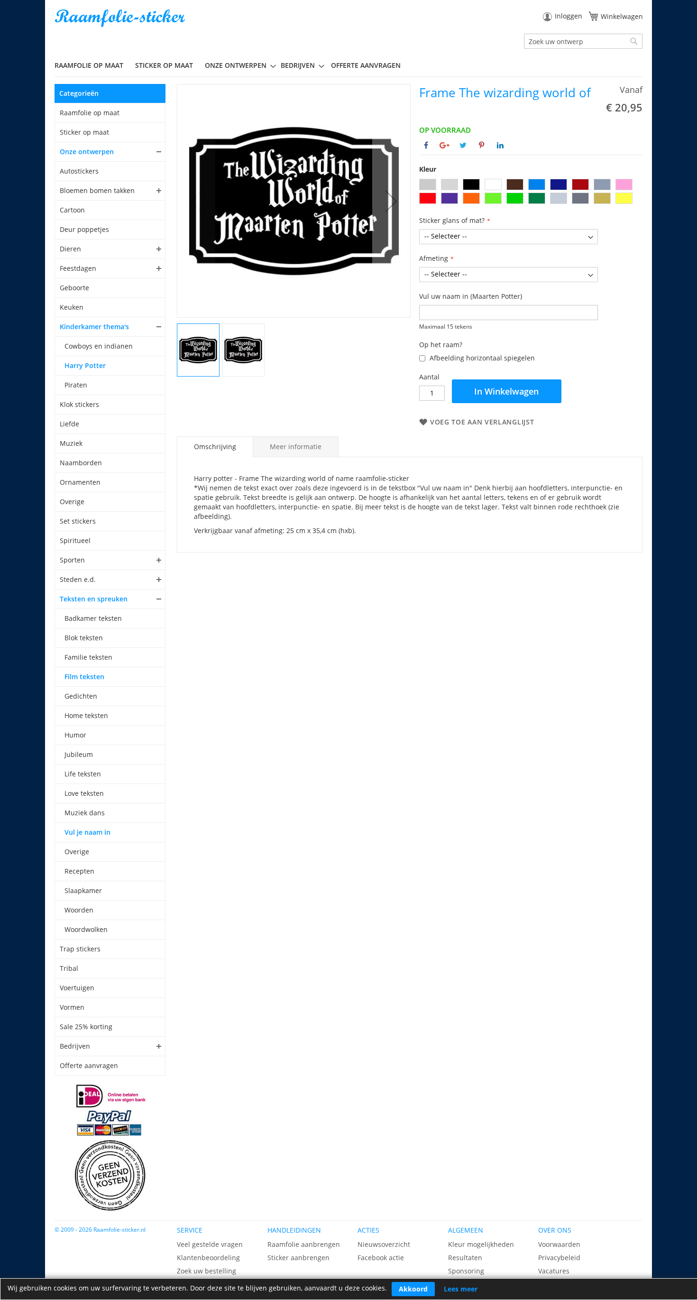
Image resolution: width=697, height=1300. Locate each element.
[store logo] (121, 18)
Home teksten (86, 715)
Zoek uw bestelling (206, 1270)
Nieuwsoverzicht (384, 1244)
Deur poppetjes (84, 229)
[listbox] (530, 192)
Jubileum (78, 754)
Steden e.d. (78, 579)
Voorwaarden (559, 1244)
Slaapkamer (83, 890)
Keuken (71, 307)
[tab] (215, 446)
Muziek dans (84, 812)
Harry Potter (85, 365)
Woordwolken (86, 929)
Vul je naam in (87, 832)
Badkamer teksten (93, 618)
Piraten (75, 384)
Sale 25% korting (86, 1026)
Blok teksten (83, 637)
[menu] (348, 65)
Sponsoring (466, 1270)
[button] (391, 200)
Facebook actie (381, 1257)
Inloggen (568, 15)
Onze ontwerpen (87, 151)
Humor (75, 734)
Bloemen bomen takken (97, 190)
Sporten (72, 559)
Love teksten (84, 793)
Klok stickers (79, 404)
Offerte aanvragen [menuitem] (366, 65)
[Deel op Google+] (444, 145)
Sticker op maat (84, 132)
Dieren (70, 248)
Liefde (69, 423)
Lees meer (460, 1288)
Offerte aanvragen (89, 1065)
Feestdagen (78, 268)
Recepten (79, 871)
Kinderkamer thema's (94, 326)
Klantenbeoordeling (208, 1257)
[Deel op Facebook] (426, 145)
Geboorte (74, 287)
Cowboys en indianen (98, 345)
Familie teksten (88, 657)
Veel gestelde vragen (210, 1244)
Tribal (69, 968)
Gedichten (80, 696)
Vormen (72, 1007)
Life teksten (82, 773)
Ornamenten (80, 482)
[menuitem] (92, 65)
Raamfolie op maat (89, 112)
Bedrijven (75, 1046)
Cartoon (72, 209)
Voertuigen (77, 987)
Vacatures (553, 1270)
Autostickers (79, 170)
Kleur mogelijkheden (481, 1244)
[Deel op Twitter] (463, 145)
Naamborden (81, 462)
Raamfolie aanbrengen (303, 1244)
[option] (427, 184)
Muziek (71, 443)
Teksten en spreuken (94, 598)
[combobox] (583, 41)
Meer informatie (295, 446)
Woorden (78, 909)
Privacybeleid (559, 1257)
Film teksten (84, 676)
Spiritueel (75, 540)
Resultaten (465, 1257)
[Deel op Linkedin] (500, 145)
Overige (72, 501)
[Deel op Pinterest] (481, 145)
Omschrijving (215, 446)
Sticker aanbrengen (298, 1257)
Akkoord (413, 1288)
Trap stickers (80, 948)
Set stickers (78, 521)
